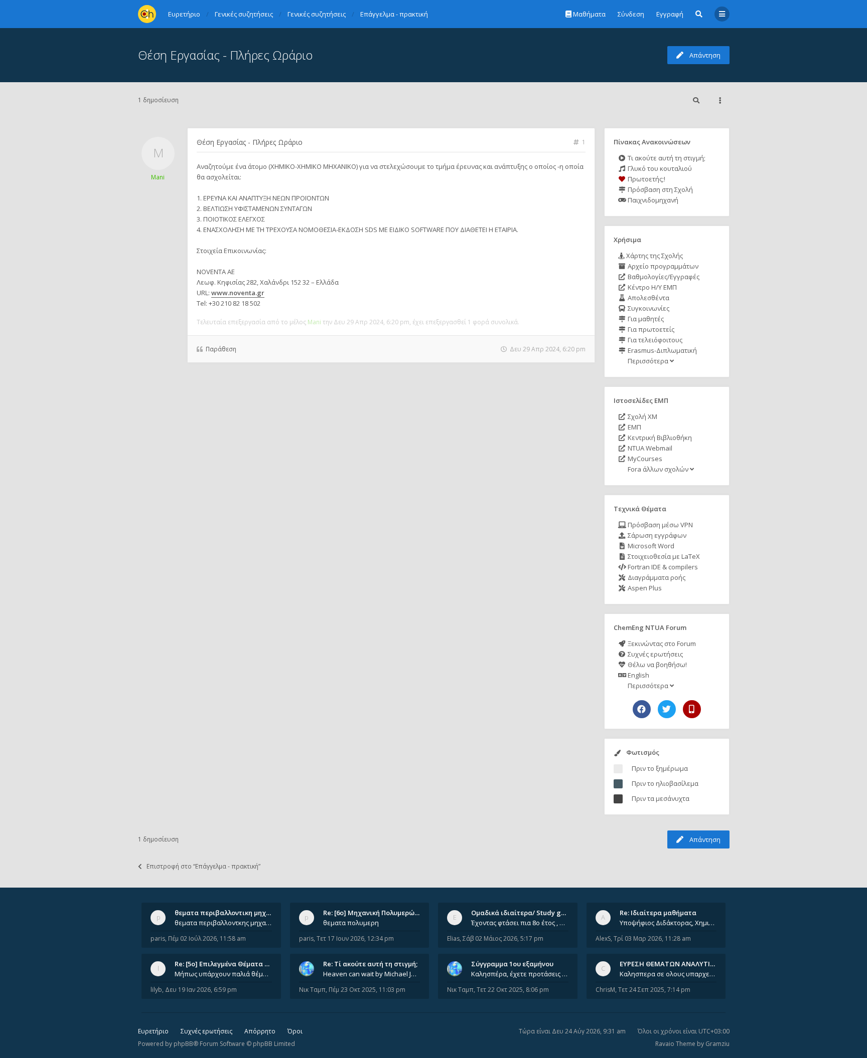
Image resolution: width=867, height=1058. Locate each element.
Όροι (295, 1031)
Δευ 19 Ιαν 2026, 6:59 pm (201, 989)
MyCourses (644, 458)
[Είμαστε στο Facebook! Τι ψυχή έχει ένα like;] (642, 709)
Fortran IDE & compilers (662, 566)
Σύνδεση (631, 14)
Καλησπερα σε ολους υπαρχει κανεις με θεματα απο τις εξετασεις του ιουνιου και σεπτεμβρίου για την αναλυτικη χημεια (668, 973)
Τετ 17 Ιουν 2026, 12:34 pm (355, 938)
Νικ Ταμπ (312, 989)
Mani (158, 177)
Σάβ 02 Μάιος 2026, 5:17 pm (503, 938)
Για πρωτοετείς (650, 329)
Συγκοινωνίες (647, 308)
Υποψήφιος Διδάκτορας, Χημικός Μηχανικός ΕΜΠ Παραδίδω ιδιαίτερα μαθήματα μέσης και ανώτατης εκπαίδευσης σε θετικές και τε (668, 922)
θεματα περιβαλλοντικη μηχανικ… (230, 912)
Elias (453, 938)
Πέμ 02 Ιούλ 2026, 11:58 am (207, 938)
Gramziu (717, 1043)
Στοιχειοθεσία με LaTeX (663, 556)
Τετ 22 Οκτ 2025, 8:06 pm (513, 989)
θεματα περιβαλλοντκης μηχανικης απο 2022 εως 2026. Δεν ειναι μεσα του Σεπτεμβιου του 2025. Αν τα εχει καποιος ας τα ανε (223, 922)
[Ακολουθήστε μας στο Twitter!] (667, 709)
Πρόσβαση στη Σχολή (659, 189)
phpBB (183, 1043)
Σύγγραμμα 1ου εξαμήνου (512, 963)
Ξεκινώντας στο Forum (661, 643)
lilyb (156, 989)
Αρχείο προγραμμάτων (662, 266)
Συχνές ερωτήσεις (654, 654)
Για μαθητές (645, 318)
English (637, 675)
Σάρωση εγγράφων (656, 535)
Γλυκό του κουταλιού (659, 168)
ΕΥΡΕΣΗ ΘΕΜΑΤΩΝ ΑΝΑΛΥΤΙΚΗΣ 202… (680, 963)
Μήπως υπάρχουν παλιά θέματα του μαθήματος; (223, 973)
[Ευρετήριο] (147, 14)
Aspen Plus (644, 587)
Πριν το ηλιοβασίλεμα (665, 783)
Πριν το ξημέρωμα (660, 768)
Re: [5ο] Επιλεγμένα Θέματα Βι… (225, 963)
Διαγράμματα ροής (655, 577)
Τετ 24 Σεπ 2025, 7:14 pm (654, 989)
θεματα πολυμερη (351, 922)
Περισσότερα (648, 360)
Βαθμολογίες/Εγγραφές (662, 276)
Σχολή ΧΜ (641, 416)
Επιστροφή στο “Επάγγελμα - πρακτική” (203, 866)
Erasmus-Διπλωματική (661, 350)
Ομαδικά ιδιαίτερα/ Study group (523, 912)
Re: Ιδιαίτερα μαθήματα (658, 912)
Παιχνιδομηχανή (652, 199)
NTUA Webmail (649, 448)
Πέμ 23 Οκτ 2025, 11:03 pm (367, 989)
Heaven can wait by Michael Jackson (371, 973)
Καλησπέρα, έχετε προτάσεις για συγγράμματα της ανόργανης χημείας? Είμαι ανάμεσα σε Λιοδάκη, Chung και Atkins (519, 973)
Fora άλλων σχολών (658, 469)
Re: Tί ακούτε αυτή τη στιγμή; (370, 963)
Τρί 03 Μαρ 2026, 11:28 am (652, 938)
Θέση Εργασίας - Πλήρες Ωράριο (225, 55)
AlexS (603, 938)
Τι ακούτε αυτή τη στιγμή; (665, 157)
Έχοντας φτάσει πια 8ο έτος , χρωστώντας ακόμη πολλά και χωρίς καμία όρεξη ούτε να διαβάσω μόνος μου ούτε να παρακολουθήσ (519, 922)
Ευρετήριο (153, 1031)
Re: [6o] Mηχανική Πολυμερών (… (375, 912)
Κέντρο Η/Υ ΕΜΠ (651, 287)
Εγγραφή (669, 14)
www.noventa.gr (237, 292)
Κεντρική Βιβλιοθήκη (659, 437)
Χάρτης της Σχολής (654, 255)
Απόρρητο (259, 1031)
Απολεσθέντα (647, 297)
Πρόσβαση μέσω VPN (659, 524)
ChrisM (605, 989)
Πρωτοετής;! (645, 178)
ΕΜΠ (633, 427)
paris (158, 938)
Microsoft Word (650, 545)
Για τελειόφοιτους (654, 339)
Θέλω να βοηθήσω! (656, 664)
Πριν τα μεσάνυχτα (660, 798)
